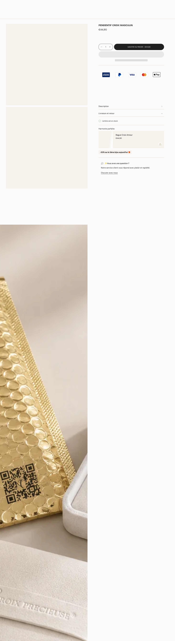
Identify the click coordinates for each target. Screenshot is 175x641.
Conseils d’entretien (34, 220)
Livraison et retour (106, 113)
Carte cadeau (144, 8)
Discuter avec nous (109, 172)
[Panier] (167, 16)
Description (104, 106)
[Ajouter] (160, 144)
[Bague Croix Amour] (106, 139)
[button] (32, 16)
